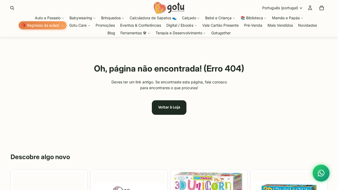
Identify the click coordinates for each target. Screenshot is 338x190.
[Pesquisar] (12, 8)
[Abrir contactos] (321, 173)
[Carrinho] (321, 8)
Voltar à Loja (169, 107)
